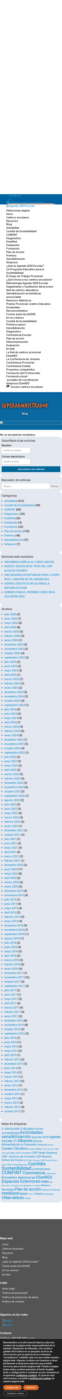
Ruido (24, 1194)
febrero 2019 (12, 916)
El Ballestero (51, 1174)
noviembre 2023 (14, 744)
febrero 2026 (12, 635)
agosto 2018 (12, 938)
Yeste (27, 1198)
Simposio (12, 262)
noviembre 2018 (14, 929)
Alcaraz (37, 1141)
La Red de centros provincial (23, 352)
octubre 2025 (12, 653)
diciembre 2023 (13, 739)
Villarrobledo (13, 1197)
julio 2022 (10, 804)
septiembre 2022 (14, 795)
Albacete (25, 1140)
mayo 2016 (11, 1046)
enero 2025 (11, 687)
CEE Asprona (48, 1149)
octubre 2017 (12, 981)
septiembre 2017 (14, 986)
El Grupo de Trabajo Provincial (24, 276)
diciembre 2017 (13, 973)
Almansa (42, 1144)
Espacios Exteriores (21, 1181)
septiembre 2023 (14, 752)
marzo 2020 (11, 882)
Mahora (45, 1185)
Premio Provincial (50, 1189)
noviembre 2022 (14, 787)
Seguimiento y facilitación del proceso (29, 286)
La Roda (36, 1186)
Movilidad (8, 1189)
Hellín (45, 1182)
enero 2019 (11, 921)
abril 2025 (10, 674)
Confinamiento (41, 1169)
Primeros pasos (16, 324)
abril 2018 (10, 955)
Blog (9, 224)
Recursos (12, 221)
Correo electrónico (13, 456)
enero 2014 (11, 1085)
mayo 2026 (11, 623)
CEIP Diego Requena (44, 1152)
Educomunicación (17, 341)
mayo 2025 (11, 670)
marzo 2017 (11, 1007)
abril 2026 (10, 627)
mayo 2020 (11, 873)
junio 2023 (10, 761)
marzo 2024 (11, 726)
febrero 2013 (12, 1107)
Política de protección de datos (20, 1297)
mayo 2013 (11, 1098)
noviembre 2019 (14, 895)
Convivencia (34, 1172)
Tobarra (39, 1193)
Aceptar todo (12, 1387)
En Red (10, 348)
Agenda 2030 (40, 1137)
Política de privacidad (14, 1292)
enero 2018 (11, 968)
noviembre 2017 (14, 977)
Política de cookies (13, 1301)
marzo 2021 (11, 856)
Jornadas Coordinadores (21, 1185)
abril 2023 (10, 769)
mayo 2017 (11, 999)
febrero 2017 (12, 1012)
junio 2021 (10, 843)
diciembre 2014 (13, 1063)
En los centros (15, 317)
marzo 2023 (11, 774)
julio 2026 (10, 614)
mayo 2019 (11, 908)
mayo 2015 (11, 1050)
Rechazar (30, 1387)
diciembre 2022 (13, 782)
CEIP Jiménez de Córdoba (18, 1156)
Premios (11, 255)
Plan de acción (15, 338)
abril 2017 (10, 1003)
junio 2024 (10, 713)
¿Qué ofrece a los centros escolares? (29, 279)
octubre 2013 (12, 1094)
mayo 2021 (11, 847)
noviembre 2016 (14, 1024)
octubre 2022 (12, 791)
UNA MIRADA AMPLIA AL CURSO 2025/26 (29, 562)
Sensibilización (15, 258)
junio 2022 (10, 808)
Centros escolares (17, 217)
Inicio (9, 214)
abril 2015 (10, 1055)
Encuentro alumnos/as (18, 1177)
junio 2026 (10, 618)
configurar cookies (26, 1375)
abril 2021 (10, 852)
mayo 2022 (11, 813)
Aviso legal (8, 1288)
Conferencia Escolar (18, 335)
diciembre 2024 (13, 692)
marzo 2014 (11, 1076)
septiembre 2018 (14, 934)
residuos (10, 1193)
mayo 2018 (11, 951)
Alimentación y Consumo (19, 1144)
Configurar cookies (15, 1393)
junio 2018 (10, 947)
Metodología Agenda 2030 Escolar (27, 283)
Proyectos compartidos (20, 369)
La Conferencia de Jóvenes (23, 359)
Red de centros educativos (22, 290)
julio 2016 (10, 1037)
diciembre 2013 (13, 1089)
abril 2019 (10, 912)
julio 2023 (10, 757)
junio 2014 (10, 1068)
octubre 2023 (12, 748)
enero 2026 (11, 640)
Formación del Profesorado (23, 373)
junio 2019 (10, 903)
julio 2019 (10, 899)
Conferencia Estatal (18, 366)
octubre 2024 (12, 700)
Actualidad (12, 227)
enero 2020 (11, 886)
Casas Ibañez (35, 1148)
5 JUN (5, 1128)
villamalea (48, 1194)
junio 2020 (10, 869)
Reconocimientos (17, 310)
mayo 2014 (11, 1072)
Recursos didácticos (18, 300)
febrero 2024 (12, 731)
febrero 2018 (12, 964)
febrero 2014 (12, 1081)
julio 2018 (10, 942)
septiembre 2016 (14, 1033)
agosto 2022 (12, 800)
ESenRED (11, 355)
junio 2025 (10, 666)
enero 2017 (11, 1016)
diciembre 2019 (13, 890)
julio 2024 (10, 709)
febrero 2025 (12, 683)
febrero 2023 (12, 778)
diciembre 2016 (13, 1020)
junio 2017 (10, 994)
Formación (13, 248)
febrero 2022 (12, 821)
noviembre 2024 (14, 696)
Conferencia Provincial (20, 362)
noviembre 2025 (14, 648)
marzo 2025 (11, 679)
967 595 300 (19, 1338)
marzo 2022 (11, 817)
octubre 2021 (12, 834)
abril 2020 (10, 878)
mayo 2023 (11, 765)
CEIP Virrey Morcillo (17, 1164)
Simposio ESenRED (18, 383)
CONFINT (11, 234)
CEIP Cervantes (23, 1153)
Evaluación (13, 245)
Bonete (50, 1145)
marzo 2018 (11, 960)
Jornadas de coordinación (22, 380)
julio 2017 (10, 990)
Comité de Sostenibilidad (21, 231)
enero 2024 (11, 735)
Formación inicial (16, 376)
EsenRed (11, 241)
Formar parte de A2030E (21, 314)
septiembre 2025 (14, 657)
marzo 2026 (11, 631)
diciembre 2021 (13, 830)
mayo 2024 (11, 718)
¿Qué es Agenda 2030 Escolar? (25, 265)
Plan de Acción (15, 252)
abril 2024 (10, 722)
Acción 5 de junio (22, 1129)
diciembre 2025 (13, 644)
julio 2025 (10, 661)
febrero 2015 (12, 1059)
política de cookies (40, 1378)
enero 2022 (11, 826)
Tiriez (30, 1194)
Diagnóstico (13, 238)
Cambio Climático (15, 1148)
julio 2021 (10, 839)
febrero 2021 (12, 860)
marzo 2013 (11, 1102)
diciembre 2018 (13, 925)
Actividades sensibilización (22, 1134)
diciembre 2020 (13, 865)
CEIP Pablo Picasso (31, 1160)
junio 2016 (10, 1042)
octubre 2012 (12, 1111)
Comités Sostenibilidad (24, 1166)
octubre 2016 (12, 1029)
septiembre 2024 (14, 705)
